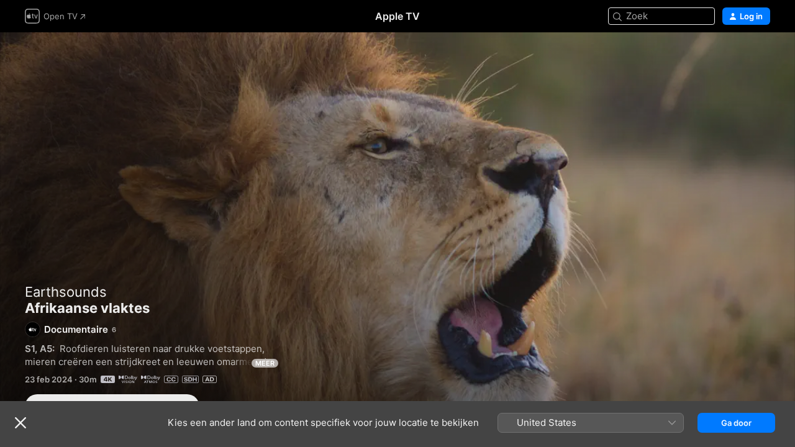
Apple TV (397, 16)
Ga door (736, 423)
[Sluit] (20, 422)
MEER (265, 363)
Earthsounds (66, 292)
